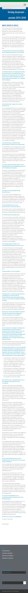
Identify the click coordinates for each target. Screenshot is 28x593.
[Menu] (24, 4)
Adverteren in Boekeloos (7, 555)
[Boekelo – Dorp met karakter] (11, 4)
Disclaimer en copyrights (7, 558)
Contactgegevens (6, 550)
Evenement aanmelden (7, 553)
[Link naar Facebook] (25, 591)
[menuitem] (24, 4)
